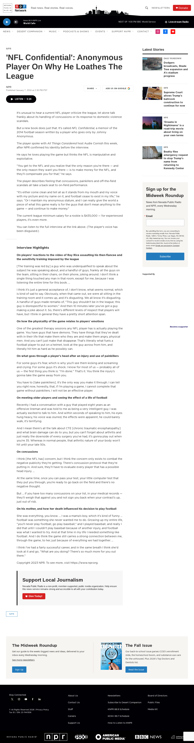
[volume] (15, 22)
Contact (143, 31)
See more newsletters (23, 659)
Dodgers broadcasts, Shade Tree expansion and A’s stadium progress (176, 69)
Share (90, 88)
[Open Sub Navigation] (13, 31)
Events (100, 31)
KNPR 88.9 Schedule (118, 709)
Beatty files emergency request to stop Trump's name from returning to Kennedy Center (176, 160)
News (6, 31)
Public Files (154, 702)
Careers (72, 716)
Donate (183, 8)
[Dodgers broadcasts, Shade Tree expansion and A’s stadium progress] (152, 63)
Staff (70, 709)
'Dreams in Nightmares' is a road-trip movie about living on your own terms (174, 128)
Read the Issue (136, 669)
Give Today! (35, 596)
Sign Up (19, 669)
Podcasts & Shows (76, 31)
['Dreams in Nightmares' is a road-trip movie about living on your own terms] (152, 123)
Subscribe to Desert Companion (124, 702)
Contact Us (74, 702)
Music (53, 31)
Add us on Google (116, 88)
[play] (6, 22)
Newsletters (161, 7)
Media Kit (153, 709)
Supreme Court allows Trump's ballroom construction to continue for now (174, 99)
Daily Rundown (172, 58)
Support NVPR (121, 31)
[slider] (20, 21)
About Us (73, 696)
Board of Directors (157, 696)
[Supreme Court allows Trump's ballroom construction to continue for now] (152, 93)
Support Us (74, 723)
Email (149, 216)
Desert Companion (29, 31)
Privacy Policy (42, 709)
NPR (8, 48)
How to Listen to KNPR (120, 723)
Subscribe (165, 256)
